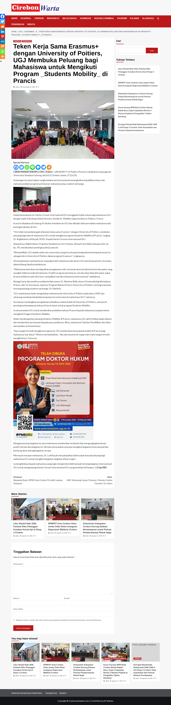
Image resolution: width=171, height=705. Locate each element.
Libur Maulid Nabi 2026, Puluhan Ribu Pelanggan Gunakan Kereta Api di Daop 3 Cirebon (136, 72)
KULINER (134, 18)
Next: (89, 480)
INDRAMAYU (53, 18)
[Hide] (1, 61)
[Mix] (2, 46)
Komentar (18, 564)
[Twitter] (21, 167)
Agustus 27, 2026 (97, 536)
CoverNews (96, 701)
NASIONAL (26, 18)
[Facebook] (16, 167)
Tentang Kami (51, 693)
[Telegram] (43, 167)
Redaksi (62, 693)
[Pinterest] (2, 36)
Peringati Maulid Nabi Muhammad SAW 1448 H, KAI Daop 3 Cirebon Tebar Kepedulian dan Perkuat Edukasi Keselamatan (137, 127)
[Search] (158, 18)
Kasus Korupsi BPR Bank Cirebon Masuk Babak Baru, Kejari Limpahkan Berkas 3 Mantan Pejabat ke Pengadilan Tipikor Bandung (135, 112)
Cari (118, 41)
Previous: (38, 480)
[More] (49, 167)
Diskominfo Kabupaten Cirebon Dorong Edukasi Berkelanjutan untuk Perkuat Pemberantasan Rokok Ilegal (135, 96)
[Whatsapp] (27, 167)
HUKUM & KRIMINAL (104, 18)
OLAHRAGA (148, 18)
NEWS (14, 18)
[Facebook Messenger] (38, 167)
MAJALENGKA (69, 18)
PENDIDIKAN (17, 24)
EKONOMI (122, 18)
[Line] (32, 167)
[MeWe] (2, 41)
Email (67, 598)
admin (17, 87)
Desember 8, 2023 (29, 87)
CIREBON (39, 18)
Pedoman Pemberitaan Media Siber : (27, 693)
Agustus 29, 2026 (27, 536)
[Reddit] (2, 26)
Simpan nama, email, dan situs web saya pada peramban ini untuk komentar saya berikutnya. (59, 620)
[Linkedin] (2, 31)
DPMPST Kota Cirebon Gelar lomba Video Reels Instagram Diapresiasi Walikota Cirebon (62, 526)
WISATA (31, 24)
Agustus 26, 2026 (147, 678)
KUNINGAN (85, 18)
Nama (16, 598)
